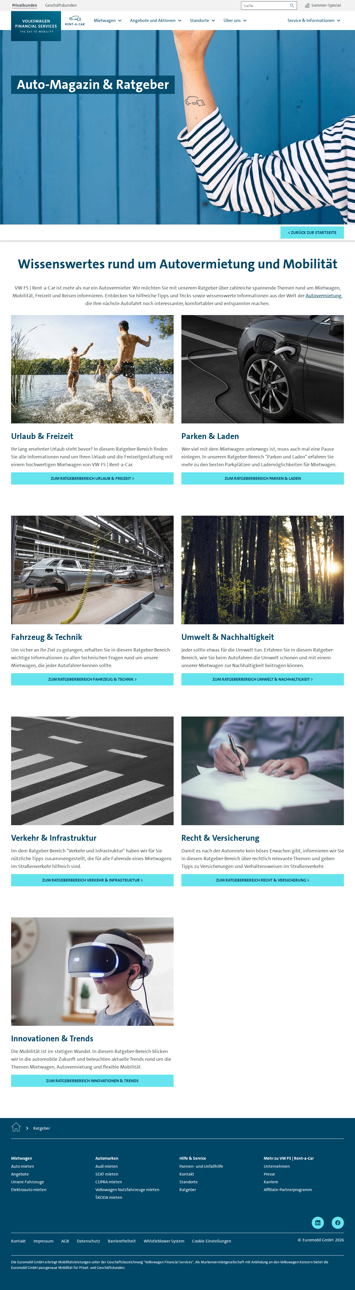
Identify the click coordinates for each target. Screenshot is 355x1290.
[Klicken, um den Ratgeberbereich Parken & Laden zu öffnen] (262, 368)
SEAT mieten (106, 1174)
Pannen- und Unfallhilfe (201, 1166)
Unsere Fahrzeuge (27, 1182)
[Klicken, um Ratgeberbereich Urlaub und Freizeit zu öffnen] (92, 368)
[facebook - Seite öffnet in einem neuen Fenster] (338, 1223)
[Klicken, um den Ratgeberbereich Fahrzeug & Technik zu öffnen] (92, 569)
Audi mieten (106, 1166)
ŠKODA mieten (108, 1197)
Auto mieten (22, 1166)
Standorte (188, 1182)
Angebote (20, 1174)
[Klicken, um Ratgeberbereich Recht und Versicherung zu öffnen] (262, 770)
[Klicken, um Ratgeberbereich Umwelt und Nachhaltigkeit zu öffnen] (262, 569)
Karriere (271, 1182)
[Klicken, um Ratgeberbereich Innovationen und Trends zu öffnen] (92, 971)
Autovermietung (323, 295)
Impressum (44, 1241)
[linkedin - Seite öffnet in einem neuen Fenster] (318, 1223)
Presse (269, 1174)
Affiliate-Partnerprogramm (288, 1189)
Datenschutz (88, 1241)
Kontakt (186, 1174)
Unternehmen (277, 1166)
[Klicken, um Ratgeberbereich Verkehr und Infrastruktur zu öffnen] (92, 770)
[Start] (16, 1128)
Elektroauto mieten (29, 1189)
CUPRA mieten (108, 1182)
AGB (65, 1241)
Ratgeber (187, 1189)
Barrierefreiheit (122, 1241)
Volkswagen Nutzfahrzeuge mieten (127, 1189)
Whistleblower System (164, 1241)
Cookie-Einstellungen (211, 1241)
